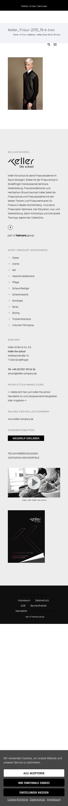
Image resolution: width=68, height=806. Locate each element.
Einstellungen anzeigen (34, 792)
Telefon (24, 6)
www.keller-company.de (20, 419)
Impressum (54, 799)
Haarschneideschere (23, 276)
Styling (16, 313)
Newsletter (21, 611)
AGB (23, 605)
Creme (15, 263)
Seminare (42, 6)
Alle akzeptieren (34, 773)
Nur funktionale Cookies (34, 783)
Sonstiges (17, 300)
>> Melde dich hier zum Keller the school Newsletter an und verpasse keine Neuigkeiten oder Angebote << (32, 396)
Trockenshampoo (21, 319)
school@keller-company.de (22, 373)
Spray (15, 306)
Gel (14, 270)
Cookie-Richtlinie (17, 799)
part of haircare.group (35, 617)
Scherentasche (20, 294)
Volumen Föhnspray (23, 325)
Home (15, 35)
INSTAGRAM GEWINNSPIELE (23, 457)
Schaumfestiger (20, 288)
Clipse (15, 257)
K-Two (22, 35)
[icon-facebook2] (11, 227)
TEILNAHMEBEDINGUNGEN (23, 453)
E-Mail (33, 6)
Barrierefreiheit (39, 605)
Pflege (15, 282)
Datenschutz (37, 799)
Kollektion (31, 35)
